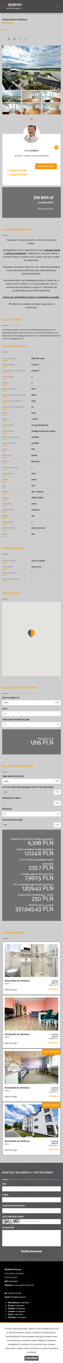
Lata (4, 708)
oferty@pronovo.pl (17, 1297)
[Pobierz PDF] (14, 39)
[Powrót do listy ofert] (4, 39)
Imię (4, 1184)
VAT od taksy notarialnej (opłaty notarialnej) (27, 787)
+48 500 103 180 (18, 170)
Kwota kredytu (10, 698)
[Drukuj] (9, 39)
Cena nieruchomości (13, 776)
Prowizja (7, 809)
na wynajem (18, 1302)
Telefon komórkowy (13, 1206)
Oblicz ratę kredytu (45, 209)
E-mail (5, 1195)
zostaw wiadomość (46, 166)
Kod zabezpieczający (13, 1216)
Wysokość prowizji (12, 820)
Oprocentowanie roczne (15, 719)
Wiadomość (8, 1227)
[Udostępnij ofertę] (25, 39)
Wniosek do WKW (11, 798)
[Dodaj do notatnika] (20, 39)
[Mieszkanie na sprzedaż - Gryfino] (31, 968)
